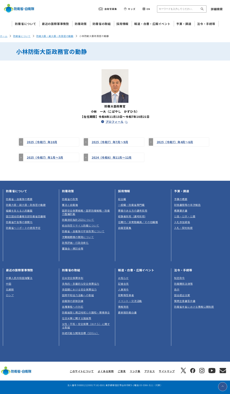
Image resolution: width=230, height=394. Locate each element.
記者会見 (123, 283)
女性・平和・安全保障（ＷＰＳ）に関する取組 (86, 325)
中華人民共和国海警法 (19, 278)
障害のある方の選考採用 (132, 210)
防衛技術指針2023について (78, 220)
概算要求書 (180, 210)
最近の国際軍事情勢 (55, 24)
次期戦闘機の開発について (78, 237)
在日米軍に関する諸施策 (76, 318)
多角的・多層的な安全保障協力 (80, 283)
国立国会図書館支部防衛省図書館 (26, 216)
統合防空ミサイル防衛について (80, 225)
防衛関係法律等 (183, 283)
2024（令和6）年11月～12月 (112, 157)
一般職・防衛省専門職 (131, 205)
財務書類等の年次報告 (187, 205)
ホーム (3, 36)
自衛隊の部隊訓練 (72, 301)
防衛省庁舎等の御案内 (19, 222)
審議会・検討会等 (72, 248)
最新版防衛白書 (127, 312)
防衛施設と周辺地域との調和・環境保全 (86, 312)
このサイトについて (82, 371)
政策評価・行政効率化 (75, 243)
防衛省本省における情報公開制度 (194, 306)
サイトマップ (167, 371)
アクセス (149, 371)
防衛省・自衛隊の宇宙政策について (83, 231)
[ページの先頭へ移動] (222, 386)
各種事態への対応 (72, 306)
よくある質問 (106, 371)
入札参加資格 (182, 222)
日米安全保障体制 (72, 278)
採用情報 (122, 24)
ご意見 (122, 371)
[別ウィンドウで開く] (183, 372)
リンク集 (135, 371)
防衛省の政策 (70, 199)
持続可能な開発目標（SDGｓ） (80, 333)
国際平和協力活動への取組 (78, 295)
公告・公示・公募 (184, 216)
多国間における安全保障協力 (79, 289)
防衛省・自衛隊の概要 (19, 199)
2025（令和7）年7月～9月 (110, 142)
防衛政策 (81, 24)
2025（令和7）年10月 (42, 142)
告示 (177, 289)
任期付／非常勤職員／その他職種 (138, 222)
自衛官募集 (124, 228)
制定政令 (179, 278)
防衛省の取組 (102, 24)
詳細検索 (217, 9)
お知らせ (123, 278)
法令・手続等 (206, 24)
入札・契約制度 (183, 228)
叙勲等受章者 (126, 295)
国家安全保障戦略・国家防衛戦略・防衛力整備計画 (86, 212)
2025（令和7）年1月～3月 (45, 157)
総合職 (122, 199)
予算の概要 (180, 199)
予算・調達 (183, 24)
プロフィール (117, 121)
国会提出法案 (182, 295)
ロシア (10, 295)
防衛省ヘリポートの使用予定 (23, 228)
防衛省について (25, 24)
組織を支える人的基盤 (19, 210)
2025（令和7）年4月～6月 (175, 142)
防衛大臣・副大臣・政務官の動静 (54, 36)
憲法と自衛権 (70, 205)
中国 (8, 283)
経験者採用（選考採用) (132, 216)
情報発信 (123, 306)
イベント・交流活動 (130, 301)
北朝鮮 (10, 289)
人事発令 (123, 289)
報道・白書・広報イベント (152, 24)
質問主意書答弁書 (184, 301)
